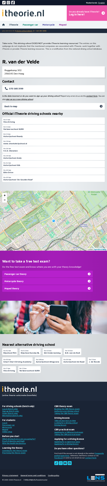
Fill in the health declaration (14, 443)
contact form (91, 96)
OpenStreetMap (100, 249)
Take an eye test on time (65, 421)
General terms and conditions (33, 475)
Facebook (58, 458)
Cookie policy (53, 475)
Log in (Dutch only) (10, 409)
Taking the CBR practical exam (67, 434)
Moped (62, 24)
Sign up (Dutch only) (10, 411)
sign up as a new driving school (19, 99)
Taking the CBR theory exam (66, 413)
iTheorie (13, 24)
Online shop (7, 432)
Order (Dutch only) (10, 413)
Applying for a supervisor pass (67, 442)
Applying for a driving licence (66, 444)
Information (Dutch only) (12, 416)
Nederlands (91, 3)
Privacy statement (10, 475)
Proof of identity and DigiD (13, 441)
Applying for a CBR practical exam (68, 432)
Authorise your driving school (66, 411)
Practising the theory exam (13, 453)
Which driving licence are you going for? (19, 439)
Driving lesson (60, 425)
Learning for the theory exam (14, 450)
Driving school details (24, 31)
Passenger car (30, 24)
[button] (53, 221)
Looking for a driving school (65, 423)
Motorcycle (48, 24)
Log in (4, 423)
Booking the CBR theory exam (67, 409)
